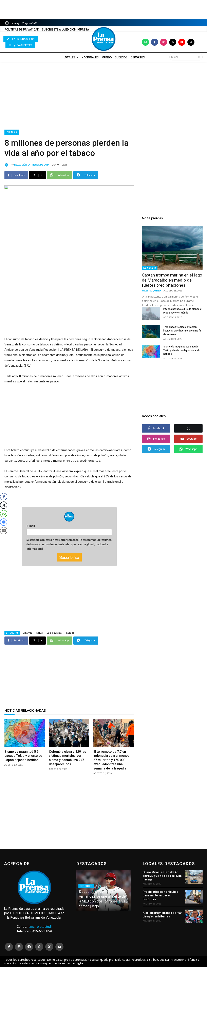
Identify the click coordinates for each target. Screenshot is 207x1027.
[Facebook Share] (3, 496)
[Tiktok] (190, 42)
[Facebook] (154, 42)
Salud (39, 632)
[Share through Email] (3, 530)
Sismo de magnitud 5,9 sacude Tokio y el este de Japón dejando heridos (23, 756)
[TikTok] (39, 947)
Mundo (12, 132)
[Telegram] (29, 947)
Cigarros (27, 632)
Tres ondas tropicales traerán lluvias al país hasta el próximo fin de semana (182, 331)
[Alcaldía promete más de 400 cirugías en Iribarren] (194, 916)
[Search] (199, 57)
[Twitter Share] (3, 505)
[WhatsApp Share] (3, 513)
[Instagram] (163, 42)
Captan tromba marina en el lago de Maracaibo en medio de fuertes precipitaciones (172, 280)
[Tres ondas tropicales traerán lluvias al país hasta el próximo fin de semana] (151, 331)
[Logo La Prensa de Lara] (103, 39)
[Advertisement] (103, 95)
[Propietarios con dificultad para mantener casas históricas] (194, 897)
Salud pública (54, 632)
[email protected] (40, 927)
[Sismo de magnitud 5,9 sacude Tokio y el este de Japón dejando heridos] (24, 733)
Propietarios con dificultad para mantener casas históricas (160, 895)
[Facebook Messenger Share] (3, 522)
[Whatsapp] (145, 42)
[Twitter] (172, 42)
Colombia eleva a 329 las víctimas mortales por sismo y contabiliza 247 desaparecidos (67, 758)
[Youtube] (181, 42)
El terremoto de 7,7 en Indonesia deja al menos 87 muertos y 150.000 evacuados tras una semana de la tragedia (111, 760)
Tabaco (70, 632)
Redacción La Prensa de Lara (31, 165)
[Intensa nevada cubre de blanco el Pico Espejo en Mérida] (151, 313)
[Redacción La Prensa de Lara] (7, 165)
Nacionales (149, 268)
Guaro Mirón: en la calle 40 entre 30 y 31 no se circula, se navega (162, 876)
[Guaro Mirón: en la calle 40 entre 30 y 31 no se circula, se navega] (194, 877)
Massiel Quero (151, 290)
